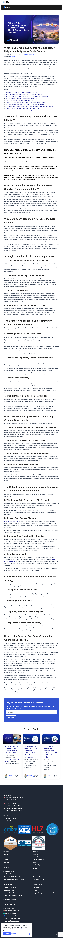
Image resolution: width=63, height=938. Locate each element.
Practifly (5, 865)
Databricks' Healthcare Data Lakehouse (14, 879)
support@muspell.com (11, 916)
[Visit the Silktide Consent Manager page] (29, 934)
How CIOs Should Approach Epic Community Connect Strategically (25, 104)
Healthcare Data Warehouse (11, 876)
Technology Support (9, 890)
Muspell (12, 56)
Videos (35, 890)
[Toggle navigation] (60, 2)
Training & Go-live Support (11, 887)
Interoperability (7, 884)
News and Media (37, 884)
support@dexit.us (10, 913)
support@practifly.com (12, 921)
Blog (34, 871)
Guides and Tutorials (38, 874)
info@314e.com (10, 821)
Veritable (6, 867)
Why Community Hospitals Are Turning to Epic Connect (22, 98)
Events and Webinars (39, 882)
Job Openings (37, 865)
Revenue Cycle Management (11, 893)
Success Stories (37, 876)
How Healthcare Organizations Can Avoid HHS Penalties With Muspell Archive (31, 751)
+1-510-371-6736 (11, 818)
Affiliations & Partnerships (40, 859)
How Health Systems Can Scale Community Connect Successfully (25, 110)
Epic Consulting (7, 874)
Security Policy (53, 934)
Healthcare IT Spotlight (39, 879)
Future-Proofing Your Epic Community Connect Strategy (22, 108)
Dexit (4, 857)
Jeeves (5, 854)
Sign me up (11, 717)
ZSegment (6, 862)
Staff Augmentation (9, 904)
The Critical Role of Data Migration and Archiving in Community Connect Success (29, 106)
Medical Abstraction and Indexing (13, 895)
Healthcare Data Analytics (10, 882)
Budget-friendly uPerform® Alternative (44, 893)
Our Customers (37, 857)
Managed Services (8, 902)
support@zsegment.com (12, 918)
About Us (35, 854)
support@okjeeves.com (12, 910)
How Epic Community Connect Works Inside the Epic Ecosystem (24, 94)
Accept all (6, 933)
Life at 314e (36, 862)
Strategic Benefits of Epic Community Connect (19, 100)
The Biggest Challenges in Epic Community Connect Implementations (26, 102)
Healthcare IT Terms (38, 887)
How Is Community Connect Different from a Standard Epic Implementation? (28, 96)
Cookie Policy (21, 928)
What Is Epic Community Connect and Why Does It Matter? (23, 92)
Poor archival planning (11, 521)
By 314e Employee (28, 54)
